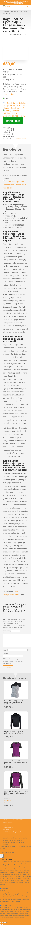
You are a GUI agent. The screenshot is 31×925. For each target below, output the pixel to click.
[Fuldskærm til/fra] (2, 922)
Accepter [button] (11, 850)
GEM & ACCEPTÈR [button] (5, 920)
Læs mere (10, 848)
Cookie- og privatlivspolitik (10, 834)
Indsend (8, 667)
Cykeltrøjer (5, 37)
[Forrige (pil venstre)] (0, 924)
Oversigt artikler (18, 819)
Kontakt (5, 825)
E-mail (5, 653)
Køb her (13, 121)
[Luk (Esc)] (6, 922)
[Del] (4, 922)
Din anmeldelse (8, 633)
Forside (5, 819)
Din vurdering (7, 631)
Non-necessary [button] (4, 903)
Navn (5, 650)
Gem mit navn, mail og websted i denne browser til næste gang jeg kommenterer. (13, 661)
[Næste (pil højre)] (2, 924)
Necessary (5, 889)
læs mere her (8, 94)
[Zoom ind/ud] (0, 922)
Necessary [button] (3, 886)
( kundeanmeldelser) (20, 138)
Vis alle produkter (8, 822)
